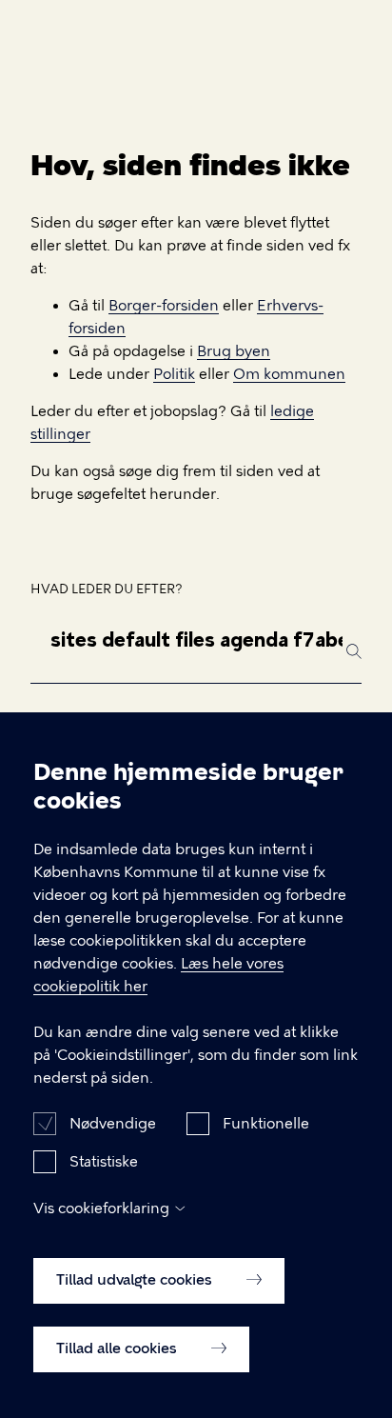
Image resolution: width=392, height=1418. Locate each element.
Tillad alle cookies (118, 1348)
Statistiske (103, 1161)
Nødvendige (112, 1123)
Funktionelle (266, 1123)
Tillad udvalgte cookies (136, 1279)
